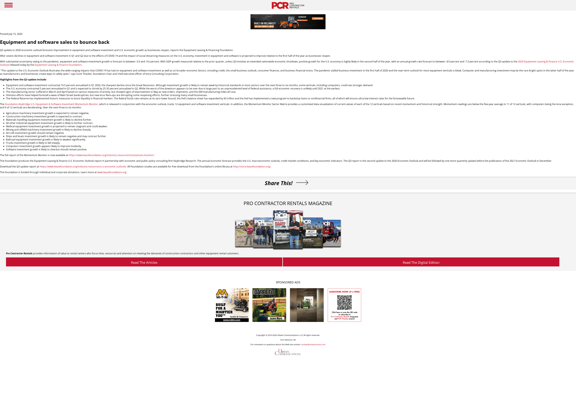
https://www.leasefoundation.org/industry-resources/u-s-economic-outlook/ (83, 166)
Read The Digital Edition (421, 262)
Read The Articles (144, 262)
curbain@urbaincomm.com (313, 344)
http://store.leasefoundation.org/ (252, 166)
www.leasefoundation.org (111, 172)
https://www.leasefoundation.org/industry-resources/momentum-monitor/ (111, 155)
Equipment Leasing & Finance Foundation (58, 64)
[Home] (288, 9)
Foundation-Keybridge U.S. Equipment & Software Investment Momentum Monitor (51, 104)
